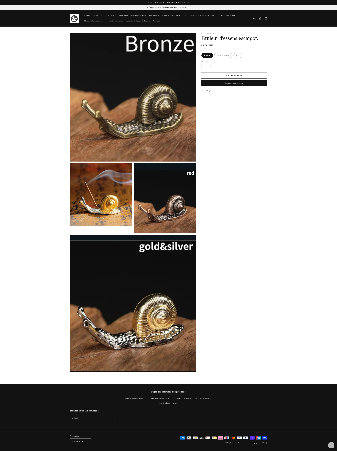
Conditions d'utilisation (181, 398)
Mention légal (164, 403)
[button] (254, 18)
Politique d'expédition (203, 398)
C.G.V (175, 403)
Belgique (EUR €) (78, 441)
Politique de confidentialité (158, 398)
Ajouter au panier (234, 75)
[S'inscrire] (114, 418)
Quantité (204, 61)
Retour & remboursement (133, 398)
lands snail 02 (234, 443)
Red (238, 55)
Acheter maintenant (234, 83)
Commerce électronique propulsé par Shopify (253, 443)
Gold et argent (223, 55)
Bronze (207, 55)
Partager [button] (207, 91)
